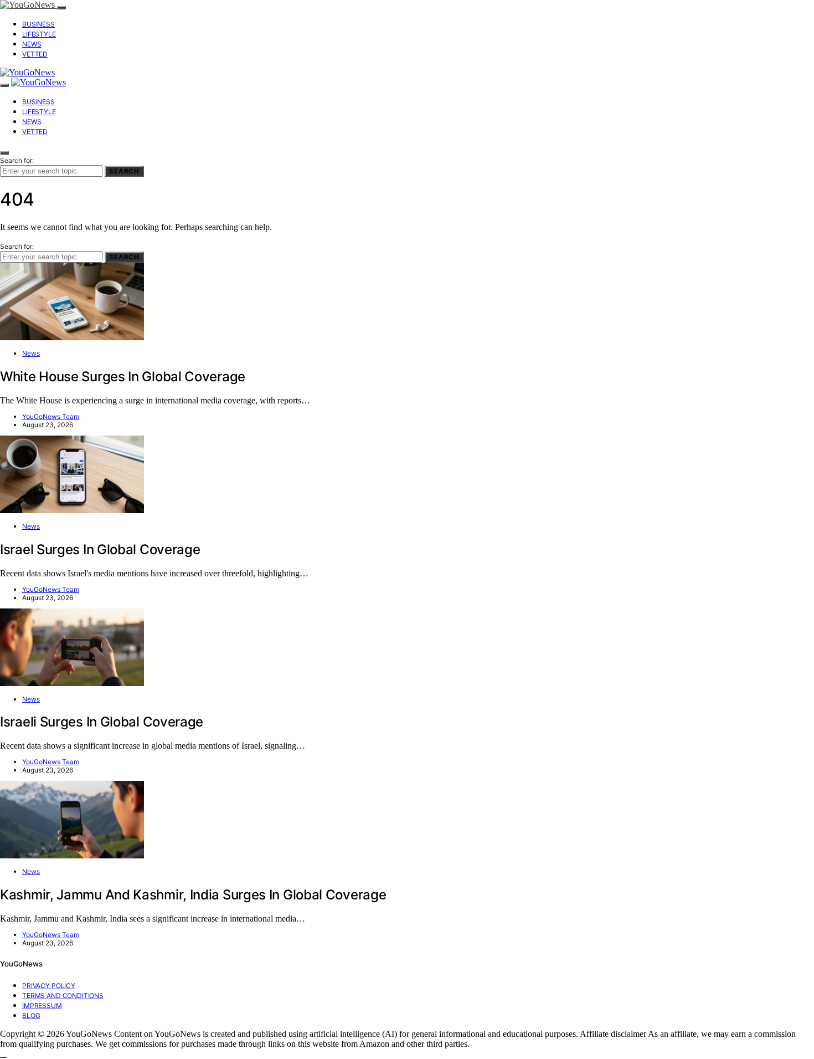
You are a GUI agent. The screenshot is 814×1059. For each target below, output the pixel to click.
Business (38, 24)
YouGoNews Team (50, 416)
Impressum (42, 1005)
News (31, 44)
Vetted (35, 54)
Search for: (17, 160)
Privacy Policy (48, 985)
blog (31, 1015)
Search (124, 171)
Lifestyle (39, 34)
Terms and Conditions (63, 995)
